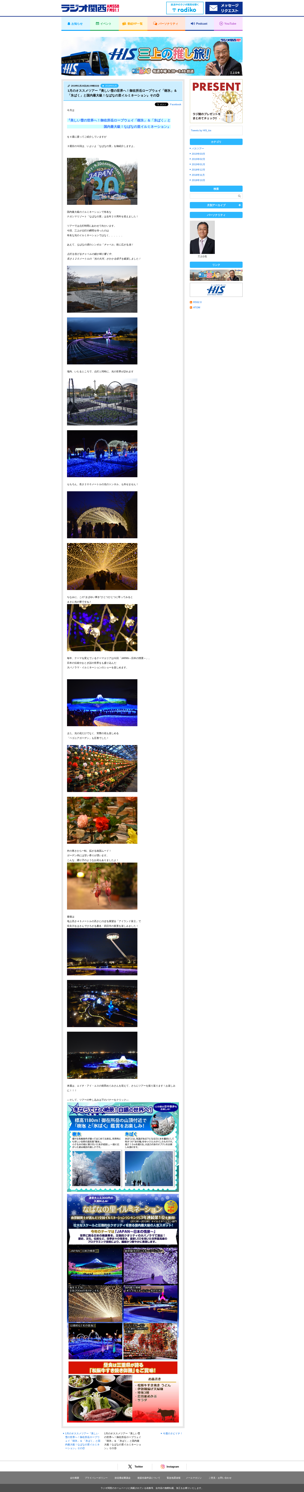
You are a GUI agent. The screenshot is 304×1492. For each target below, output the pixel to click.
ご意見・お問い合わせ (220, 1478)
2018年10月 (198, 180)
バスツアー (198, 148)
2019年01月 (198, 164)
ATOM (196, 307)
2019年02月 (198, 159)
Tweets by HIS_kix (201, 130)
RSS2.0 (197, 302)
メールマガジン (194, 1478)
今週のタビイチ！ (173, 1433)
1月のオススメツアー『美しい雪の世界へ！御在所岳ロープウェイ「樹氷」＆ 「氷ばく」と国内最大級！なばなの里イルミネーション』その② (82, 1441)
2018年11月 (198, 175)
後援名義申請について (148, 1478)
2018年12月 (198, 169)
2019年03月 (198, 153)
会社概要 (74, 1478)
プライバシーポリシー (96, 1478)
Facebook (175, 104)
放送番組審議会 (123, 1478)
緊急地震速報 (173, 1478)
